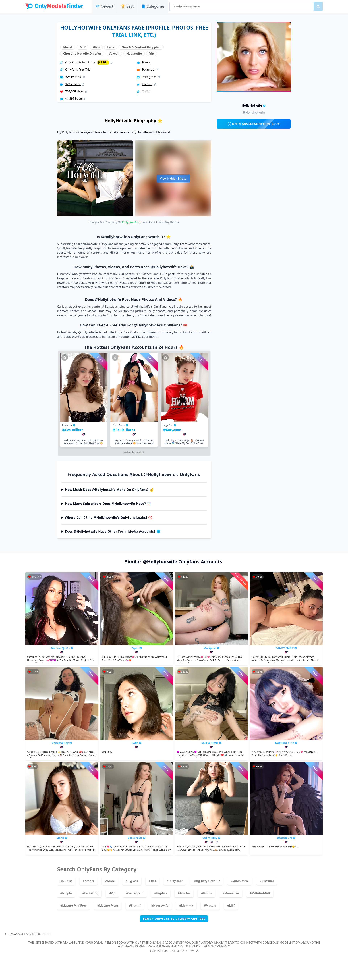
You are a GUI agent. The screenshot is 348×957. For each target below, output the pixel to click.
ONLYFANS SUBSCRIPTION (256, 124)
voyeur (114, 53)
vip (151, 53)
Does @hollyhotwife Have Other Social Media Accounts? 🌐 (112, 531)
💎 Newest (104, 6)
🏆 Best (127, 6)
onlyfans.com (131, 222)
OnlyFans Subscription (86, 62)
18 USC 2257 (178, 951)
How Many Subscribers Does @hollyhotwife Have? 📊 (108, 503)
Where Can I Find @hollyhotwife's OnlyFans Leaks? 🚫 (108, 517)
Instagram (149, 77)
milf (82, 47)
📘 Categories (153, 6)
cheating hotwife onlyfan (82, 53)
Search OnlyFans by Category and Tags (174, 919)
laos (110, 47)
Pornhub (148, 70)
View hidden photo (173, 178)
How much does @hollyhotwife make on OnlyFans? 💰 (109, 489)
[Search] (318, 6)
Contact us (159, 951)
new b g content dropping (141, 47)
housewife (134, 53)
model (67, 47)
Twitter (147, 84)
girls (96, 47)
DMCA (194, 951)
